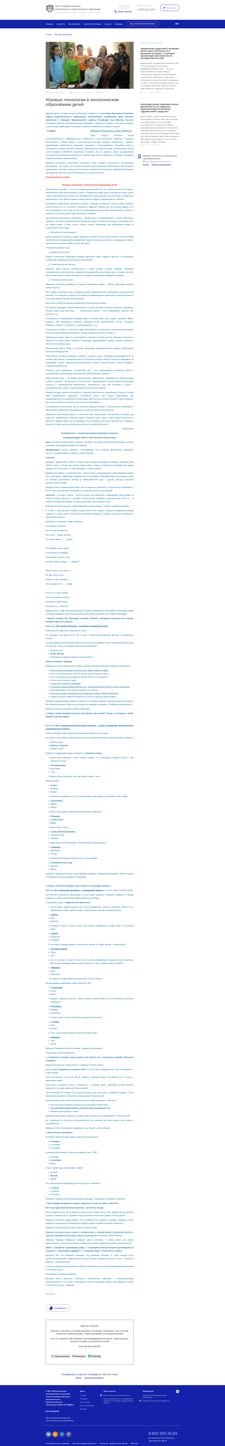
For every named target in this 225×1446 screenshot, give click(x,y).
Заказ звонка (124, 11)
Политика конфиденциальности (84, 1443)
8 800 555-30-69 (163, 1433)
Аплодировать (59, 1308)
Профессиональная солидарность (156, 1401)
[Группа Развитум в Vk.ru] (48, 1434)
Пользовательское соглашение (57, 1443)
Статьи (107, 24)
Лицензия (134, 1443)
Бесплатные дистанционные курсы (117, 1395)
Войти (79, 1378)
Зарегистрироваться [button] (94, 1378)
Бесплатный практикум (142, 24)
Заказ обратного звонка (158, 1441)
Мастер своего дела (63, 35)
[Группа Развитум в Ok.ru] (55, 1434)
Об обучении (74, 24)
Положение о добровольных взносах (113, 1443)
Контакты (83, 1409)
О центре (61, 24)
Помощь (119, 24)
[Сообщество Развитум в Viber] (68, 1434)
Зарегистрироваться (161, 165)
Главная (49, 24)
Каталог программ (92, 24)
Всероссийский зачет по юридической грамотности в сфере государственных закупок (119, 1401)
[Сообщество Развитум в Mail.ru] (62, 1434)
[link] (60, 1356)
